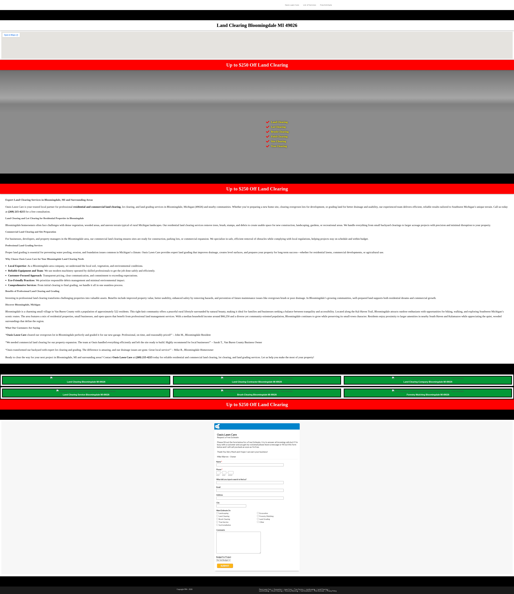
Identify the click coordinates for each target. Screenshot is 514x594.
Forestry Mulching (291, 591)
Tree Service (299, 589)
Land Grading (264, 591)
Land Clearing (323, 589)
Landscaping (310, 589)
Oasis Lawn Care (265, 589)
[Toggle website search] (336, 5)
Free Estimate (319, 591)
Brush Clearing (276, 591)
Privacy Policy (332, 591)
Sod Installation (306, 591)
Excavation (278, 589)
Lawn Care (288, 589)
